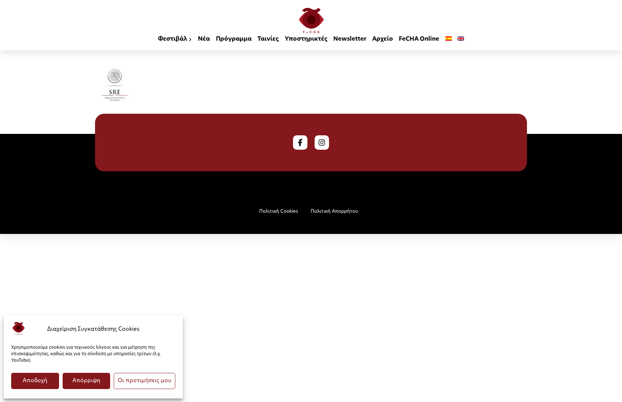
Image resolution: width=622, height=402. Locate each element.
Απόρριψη (86, 381)
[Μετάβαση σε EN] (461, 39)
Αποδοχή (35, 381)
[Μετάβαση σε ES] (448, 39)
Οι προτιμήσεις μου (144, 381)
